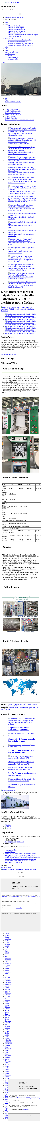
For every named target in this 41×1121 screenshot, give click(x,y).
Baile (6, 22)
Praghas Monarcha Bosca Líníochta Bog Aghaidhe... (18, 729)
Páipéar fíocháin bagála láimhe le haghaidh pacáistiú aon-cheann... (21, 163)
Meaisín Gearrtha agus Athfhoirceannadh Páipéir (23, 34)
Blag (6, 48)
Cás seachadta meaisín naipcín (17, 41)
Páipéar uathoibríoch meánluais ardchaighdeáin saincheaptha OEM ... (19, 142)
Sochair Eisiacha (10, 54)
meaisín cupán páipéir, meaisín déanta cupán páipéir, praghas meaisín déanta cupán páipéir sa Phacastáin (22, 858)
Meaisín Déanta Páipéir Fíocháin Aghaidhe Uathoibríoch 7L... (21, 763)
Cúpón (10, 55)
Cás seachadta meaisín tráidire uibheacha (20, 45)
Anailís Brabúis (13, 59)
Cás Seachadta (9, 38)
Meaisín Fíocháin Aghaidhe (16, 29)
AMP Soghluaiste (10, 852)
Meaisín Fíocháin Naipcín (16, 28)
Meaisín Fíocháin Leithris (16, 26)
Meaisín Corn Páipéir (14, 33)
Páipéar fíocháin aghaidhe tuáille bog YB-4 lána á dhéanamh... (21, 751)
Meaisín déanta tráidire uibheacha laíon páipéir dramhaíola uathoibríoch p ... (22, 269)
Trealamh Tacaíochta (14, 36)
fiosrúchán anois (6, 821)
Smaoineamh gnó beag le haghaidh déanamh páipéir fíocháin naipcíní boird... (21, 173)
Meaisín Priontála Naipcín (27, 855)
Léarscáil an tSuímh (10, 850)
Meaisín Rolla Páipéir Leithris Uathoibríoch (18, 853)
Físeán (6, 50)
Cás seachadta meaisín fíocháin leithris (19, 40)
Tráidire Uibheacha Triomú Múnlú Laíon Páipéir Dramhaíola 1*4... (20, 286)
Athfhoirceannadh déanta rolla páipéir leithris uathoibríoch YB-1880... (21, 209)
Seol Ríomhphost (6, 867)
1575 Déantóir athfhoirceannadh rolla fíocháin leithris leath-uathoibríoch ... (22, 182)
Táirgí (6, 24)
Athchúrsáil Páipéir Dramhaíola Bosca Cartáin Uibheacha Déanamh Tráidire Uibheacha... (22, 192)
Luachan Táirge (13, 57)
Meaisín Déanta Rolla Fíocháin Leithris (20, 861)
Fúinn (6, 47)
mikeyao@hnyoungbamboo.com (14, 842)
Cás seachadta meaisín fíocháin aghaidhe (20, 43)
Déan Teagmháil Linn (11, 52)
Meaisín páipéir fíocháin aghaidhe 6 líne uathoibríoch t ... (22, 740)
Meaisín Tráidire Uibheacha (16, 31)
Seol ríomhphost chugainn (8, 354)
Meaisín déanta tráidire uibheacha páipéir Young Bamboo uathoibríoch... (20, 153)
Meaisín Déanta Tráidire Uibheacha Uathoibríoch (19, 857)
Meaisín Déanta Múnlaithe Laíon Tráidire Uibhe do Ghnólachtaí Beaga (20, 277)
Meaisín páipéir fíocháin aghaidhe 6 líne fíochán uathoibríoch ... (20, 252)
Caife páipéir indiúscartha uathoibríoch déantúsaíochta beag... (20, 134)
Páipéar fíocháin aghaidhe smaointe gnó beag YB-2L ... (22, 774)
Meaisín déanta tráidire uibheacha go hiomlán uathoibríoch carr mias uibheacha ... (22, 201)
